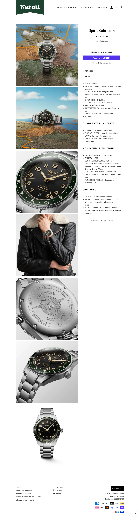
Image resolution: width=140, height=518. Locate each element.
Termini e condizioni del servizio (28, 497)
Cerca (18, 487)
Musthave (102, 8)
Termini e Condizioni (24, 490)
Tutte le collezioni (66, 8)
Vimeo (58, 494)
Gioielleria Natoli (117, 494)
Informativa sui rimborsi (25, 500)
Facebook (59, 487)
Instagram (59, 490)
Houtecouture (87, 8)
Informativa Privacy (23, 494)
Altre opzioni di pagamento (101, 63)
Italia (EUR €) (116, 488)
